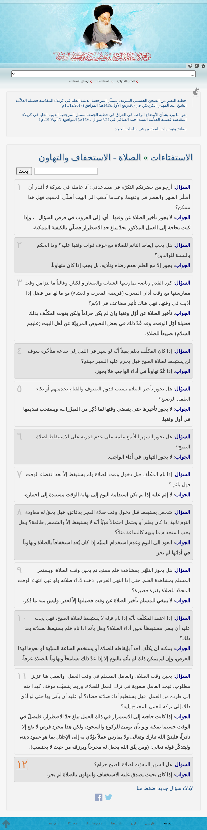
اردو (133, 823)
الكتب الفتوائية (126, 81)
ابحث (24, 171)
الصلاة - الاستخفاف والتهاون (90, 157)
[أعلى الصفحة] (6, 824)
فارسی (149, 823)
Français (53, 823)
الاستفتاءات (171, 157)
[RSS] (197, 66)
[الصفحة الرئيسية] (203, 66)
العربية (167, 823)
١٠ (22, 618)
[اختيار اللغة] (190, 66)
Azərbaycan (94, 823)
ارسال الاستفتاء (79, 81)
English (116, 823)
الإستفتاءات (103, 81)
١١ (22, 676)
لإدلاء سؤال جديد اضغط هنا (165, 788)
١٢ (22, 764)
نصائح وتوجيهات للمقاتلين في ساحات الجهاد (151, 129)
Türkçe (72, 823)
